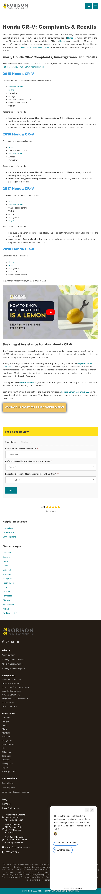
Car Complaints (9, 536)
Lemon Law (8, 528)
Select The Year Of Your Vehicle (21, 448)
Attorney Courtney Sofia (12, 664)
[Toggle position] (87, 810)
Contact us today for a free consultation (34, 407)
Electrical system (15, 86)
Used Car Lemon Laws (11, 691)
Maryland (7, 569)
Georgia (6, 557)
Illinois (5, 561)
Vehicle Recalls (8, 702)
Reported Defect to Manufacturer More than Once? (32, 474)
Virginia (6, 608)
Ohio (5, 587)
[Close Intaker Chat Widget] (92, 810)
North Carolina (9, 582)
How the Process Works (12, 683)
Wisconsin (7, 600)
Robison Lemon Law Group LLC (75, 391)
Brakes (11, 147)
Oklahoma (7, 591)
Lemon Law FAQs (9, 706)
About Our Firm (8, 655)
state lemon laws (26, 382)
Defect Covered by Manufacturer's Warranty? (28, 461)
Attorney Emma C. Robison (13, 659)
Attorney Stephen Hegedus (13, 668)
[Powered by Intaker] (79, 888)
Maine (5, 565)
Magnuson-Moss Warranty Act (15, 698)
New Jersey (7, 578)
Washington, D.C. (10, 613)
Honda (70, 37)
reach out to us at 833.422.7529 (35, 47)
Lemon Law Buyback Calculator (15, 687)
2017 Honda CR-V (18, 188)
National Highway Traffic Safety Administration (23, 66)
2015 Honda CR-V (18, 73)
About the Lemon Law (11, 679)
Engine (11, 89)
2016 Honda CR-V (18, 134)
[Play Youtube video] (50, 312)
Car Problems (9, 532)
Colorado (7, 552)
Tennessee (7, 595)
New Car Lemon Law (11, 695)
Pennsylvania (8, 604)
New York (7, 574)
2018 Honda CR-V (18, 249)
